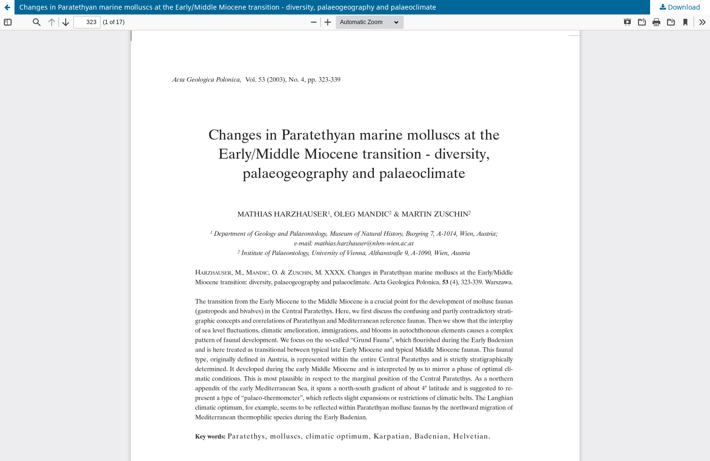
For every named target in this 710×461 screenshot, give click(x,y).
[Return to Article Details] (7, 7)
